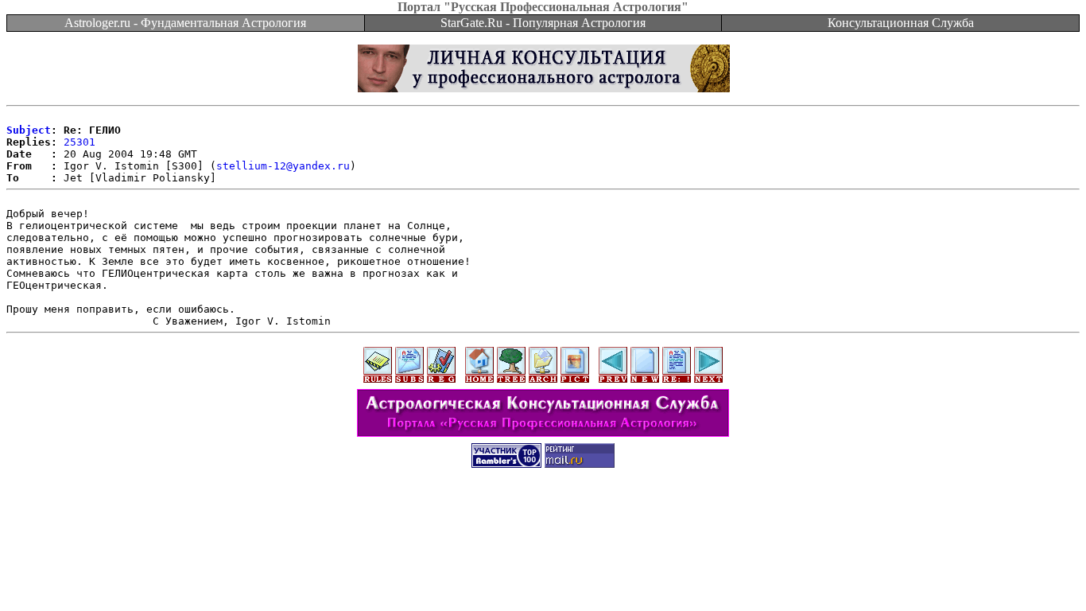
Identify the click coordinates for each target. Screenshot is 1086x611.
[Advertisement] (543, 515)
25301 (79, 142)
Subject (28, 130)
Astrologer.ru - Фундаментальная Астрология (185, 22)
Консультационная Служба (901, 22)
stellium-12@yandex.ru (283, 166)
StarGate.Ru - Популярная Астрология (543, 22)
